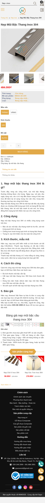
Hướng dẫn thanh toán (22, 444)
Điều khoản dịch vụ (22, 451)
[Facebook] (14, 487)
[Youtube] (31, 487)
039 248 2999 (18, 464)
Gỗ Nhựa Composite (22, 421)
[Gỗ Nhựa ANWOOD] (22, 11)
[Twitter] (20, 487)
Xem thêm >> (6, 385)
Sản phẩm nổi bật (22, 430)
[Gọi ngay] (41, 464)
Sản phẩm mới (22, 433)
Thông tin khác (8, 175)
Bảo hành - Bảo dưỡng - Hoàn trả (22, 403)
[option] (8, 78)
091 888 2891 (30, 464)
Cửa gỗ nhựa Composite (22, 424)
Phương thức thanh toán (22, 400)
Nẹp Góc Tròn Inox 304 (34, 373)
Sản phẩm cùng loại (22, 351)
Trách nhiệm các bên (22, 406)
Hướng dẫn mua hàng (22, 441)
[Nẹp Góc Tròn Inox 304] (33, 363)
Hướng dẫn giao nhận (22, 448)
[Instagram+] (25, 487)
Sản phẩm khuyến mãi (22, 427)
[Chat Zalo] (41, 478)
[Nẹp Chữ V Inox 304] (11, 363)
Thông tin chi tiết (9, 169)
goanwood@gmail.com (24, 468)
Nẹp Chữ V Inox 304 (11, 373)
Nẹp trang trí (22, 417)
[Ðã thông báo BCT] (22, 476)
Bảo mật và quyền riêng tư (22, 409)
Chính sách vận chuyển (22, 397)
